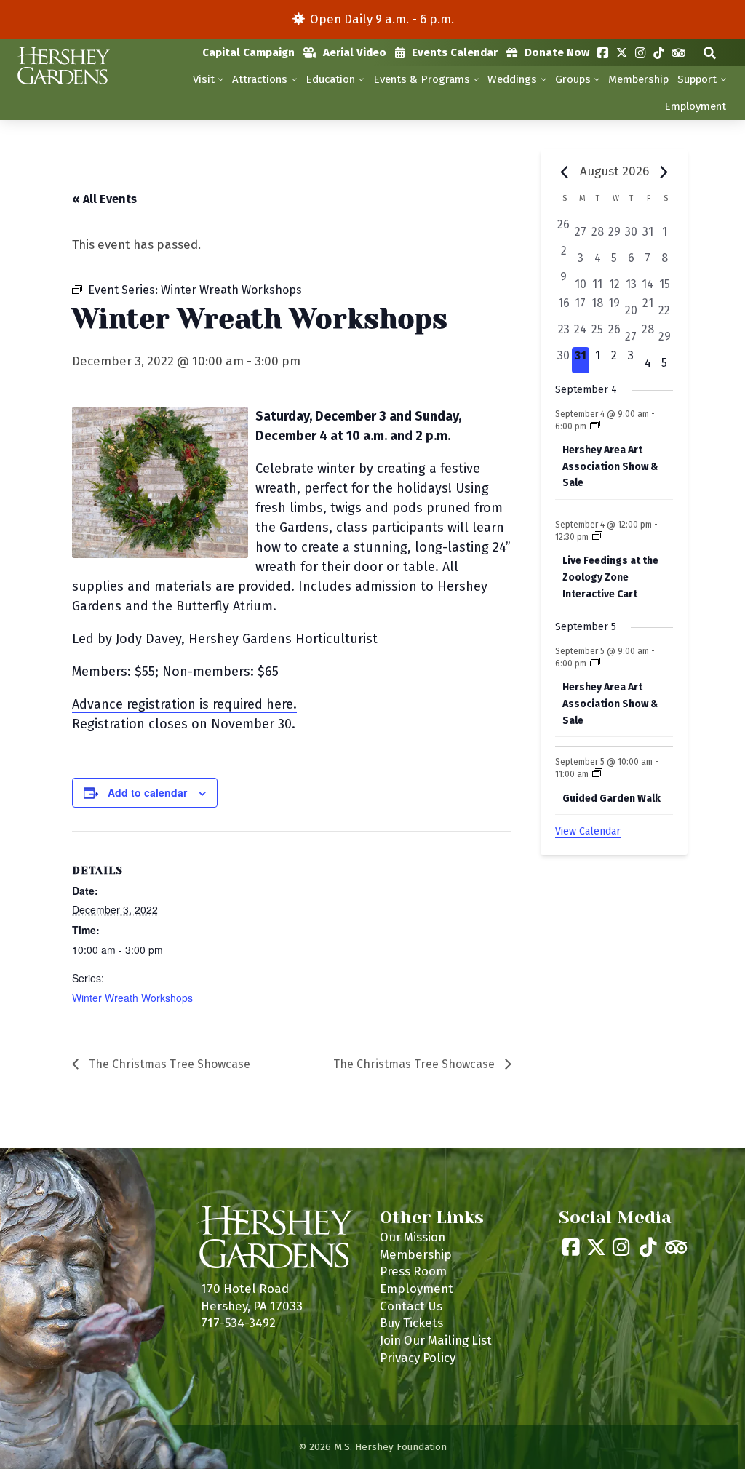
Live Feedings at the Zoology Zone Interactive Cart (610, 577)
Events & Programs (421, 79)
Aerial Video (354, 52)
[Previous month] (564, 172)
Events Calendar (455, 52)
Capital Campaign (248, 52)
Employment (695, 106)
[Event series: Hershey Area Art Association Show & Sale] (595, 426)
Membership (638, 79)
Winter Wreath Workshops (132, 997)
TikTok (659, 52)
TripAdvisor (678, 52)
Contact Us (411, 1306)
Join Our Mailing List (436, 1340)
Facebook (603, 52)
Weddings (512, 79)
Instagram (641, 52)
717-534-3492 (238, 1322)
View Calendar (588, 831)
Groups (573, 79)
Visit (204, 79)
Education (330, 79)
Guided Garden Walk (611, 798)
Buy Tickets (411, 1322)
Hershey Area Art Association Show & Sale (610, 466)
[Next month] (664, 172)
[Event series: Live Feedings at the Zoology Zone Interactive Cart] (597, 537)
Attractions (259, 79)
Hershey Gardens (62, 66)
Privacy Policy (417, 1357)
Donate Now (557, 52)
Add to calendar (147, 792)
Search (709, 52)
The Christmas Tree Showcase (168, 1064)
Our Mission (412, 1237)
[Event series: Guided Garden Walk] (597, 774)
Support (697, 79)
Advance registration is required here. (184, 704)
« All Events (104, 199)
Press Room (413, 1271)
